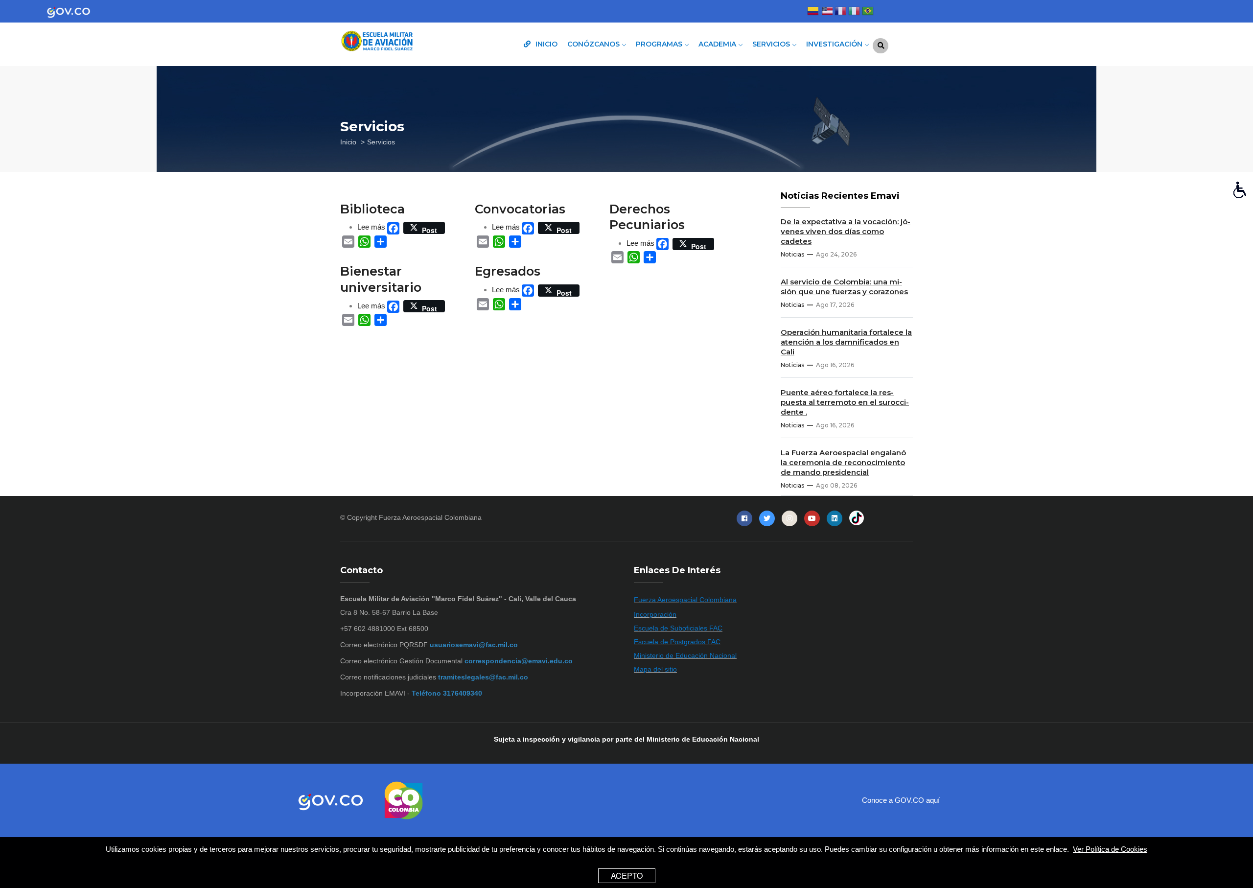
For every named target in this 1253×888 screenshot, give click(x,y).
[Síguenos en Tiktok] (856, 518)
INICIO (545, 44)
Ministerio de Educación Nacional (685, 655)
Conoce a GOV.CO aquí (901, 800)
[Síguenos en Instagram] (789, 518)
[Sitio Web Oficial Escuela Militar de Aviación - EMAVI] (406, 42)
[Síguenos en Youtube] (812, 518)
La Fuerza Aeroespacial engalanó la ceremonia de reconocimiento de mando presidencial (843, 462)
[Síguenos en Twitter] (767, 518)
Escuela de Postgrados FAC (677, 642)
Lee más (371, 227)
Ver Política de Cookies (1110, 849)
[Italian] (854, 12)
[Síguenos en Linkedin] (834, 518)
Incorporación (655, 614)
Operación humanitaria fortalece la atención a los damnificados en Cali (846, 341)
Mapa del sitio (655, 669)
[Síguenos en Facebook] (744, 518)
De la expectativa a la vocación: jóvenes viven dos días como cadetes (845, 231)
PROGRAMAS (660, 44)
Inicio (348, 142)
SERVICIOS (772, 44)
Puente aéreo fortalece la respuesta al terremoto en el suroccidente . (845, 402)
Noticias (792, 254)
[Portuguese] (868, 12)
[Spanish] (813, 12)
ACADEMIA (718, 44)
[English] (827, 12)
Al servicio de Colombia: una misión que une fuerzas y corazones (844, 286)
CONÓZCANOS (594, 44)
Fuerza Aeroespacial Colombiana (430, 517)
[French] (840, 12)
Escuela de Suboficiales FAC (678, 628)
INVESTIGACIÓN (835, 44)
